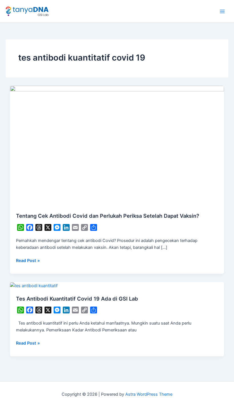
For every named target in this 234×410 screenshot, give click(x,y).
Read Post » (28, 260)
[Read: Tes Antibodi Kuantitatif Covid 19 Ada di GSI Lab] (34, 285)
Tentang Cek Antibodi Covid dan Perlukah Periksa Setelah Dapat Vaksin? (107, 216)
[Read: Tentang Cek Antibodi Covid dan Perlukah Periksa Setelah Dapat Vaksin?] (117, 145)
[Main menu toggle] (222, 11)
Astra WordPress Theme (148, 394)
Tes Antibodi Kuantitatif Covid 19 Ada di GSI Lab (77, 298)
